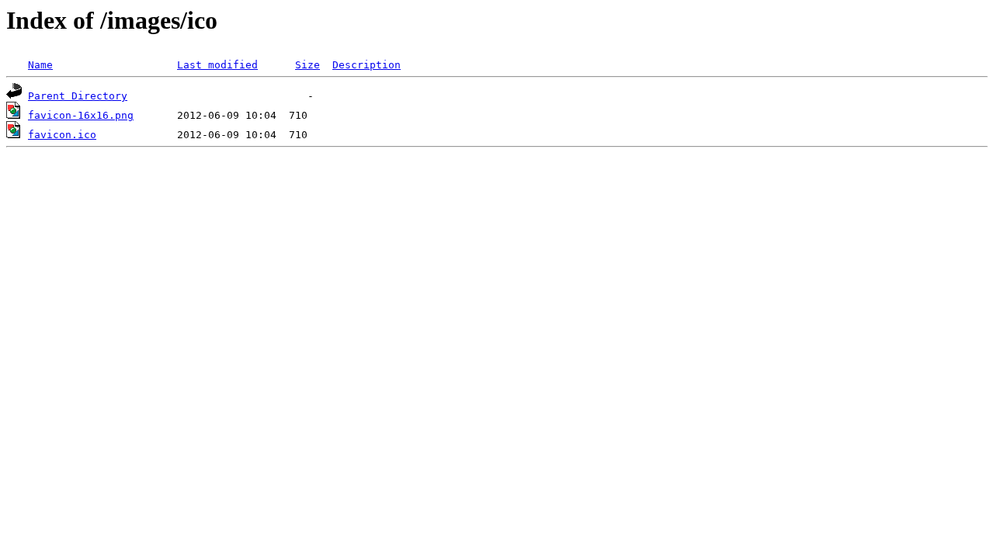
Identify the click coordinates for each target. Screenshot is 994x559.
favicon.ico (62, 135)
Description (366, 65)
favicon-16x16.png (81, 115)
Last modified (217, 65)
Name (40, 65)
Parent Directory (77, 96)
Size (307, 65)
